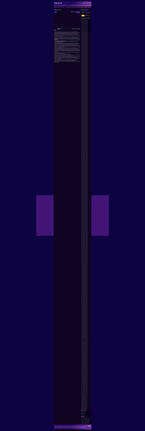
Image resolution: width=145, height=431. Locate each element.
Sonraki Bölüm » (78, 28)
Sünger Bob (82, 14)
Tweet (60, 28)
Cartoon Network (67, 7)
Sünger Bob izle (86, 419)
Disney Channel (81, 7)
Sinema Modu (78, 12)
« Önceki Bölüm (74, 28)
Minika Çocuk (73, 7)
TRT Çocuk (62, 7)
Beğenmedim (88, 12)
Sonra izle (79, 11)
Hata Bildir (73, 11)
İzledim (76, 11)
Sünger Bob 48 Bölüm (84, 418)
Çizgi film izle (58, 3)
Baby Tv (89, 7)
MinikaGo (77, 7)
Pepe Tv (86, 7)
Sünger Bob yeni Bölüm (87, 423)
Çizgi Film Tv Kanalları (57, 7)
